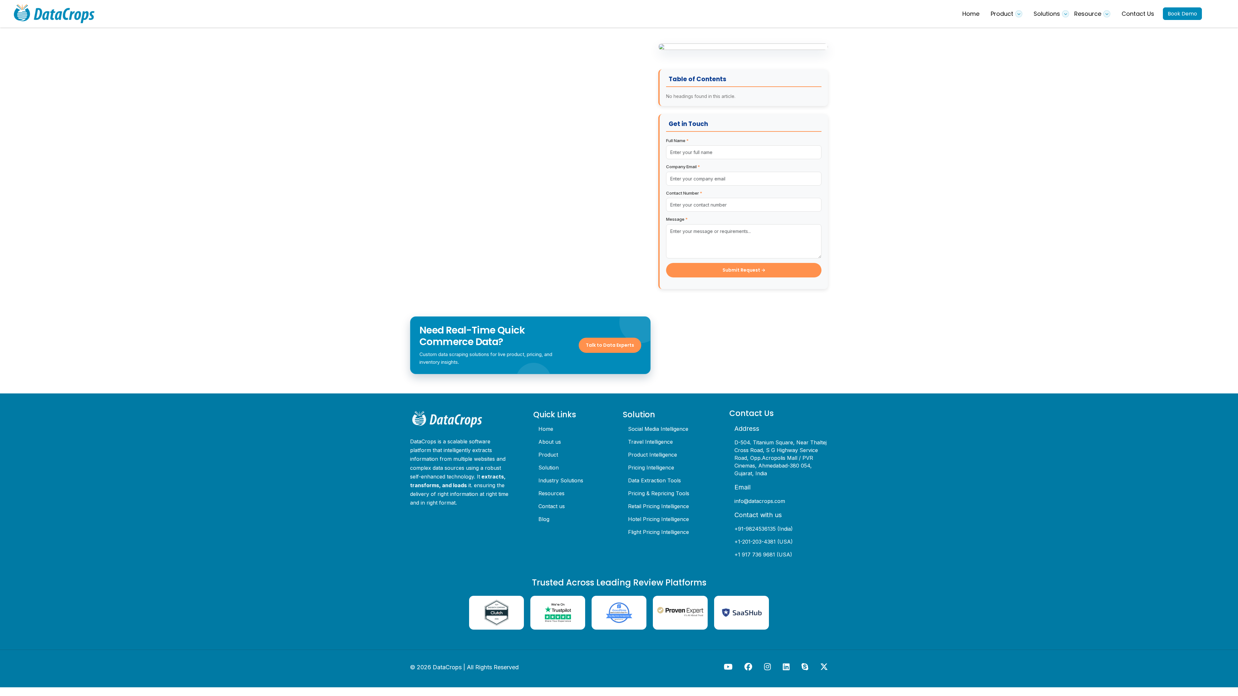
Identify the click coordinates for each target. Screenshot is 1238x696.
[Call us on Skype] (805, 666)
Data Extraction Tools (654, 480)
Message (677, 219)
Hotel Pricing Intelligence (658, 519)
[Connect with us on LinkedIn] (787, 666)
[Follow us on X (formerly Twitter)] (824, 666)
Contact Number (684, 193)
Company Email (683, 166)
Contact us (551, 506)
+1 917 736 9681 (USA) (763, 554)
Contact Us (1138, 14)
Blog (543, 519)
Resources (551, 493)
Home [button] (970, 14)
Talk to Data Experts (610, 345)
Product (548, 454)
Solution (548, 467)
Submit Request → (743, 270)
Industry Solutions (560, 480)
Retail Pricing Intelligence (658, 506)
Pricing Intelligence (651, 467)
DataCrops (447, 667)
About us (549, 442)
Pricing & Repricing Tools (658, 493)
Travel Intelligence (650, 442)
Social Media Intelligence (658, 429)
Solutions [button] (1047, 14)
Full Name (677, 140)
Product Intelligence (652, 454)
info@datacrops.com (759, 501)
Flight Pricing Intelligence (658, 532)
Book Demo (1182, 13)
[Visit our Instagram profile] (768, 666)
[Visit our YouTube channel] (729, 666)
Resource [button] (1087, 14)
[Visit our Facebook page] (749, 666)
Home (545, 429)
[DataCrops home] (459, 419)
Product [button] (1002, 14)
